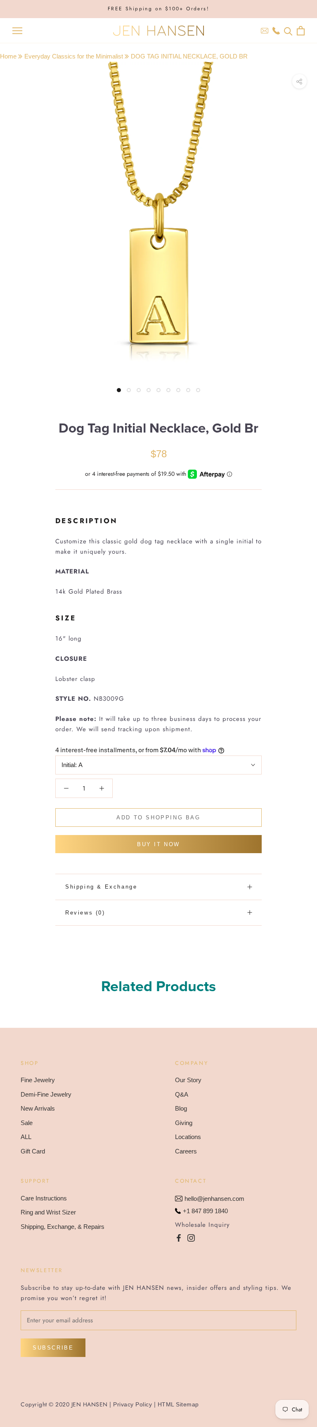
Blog (181, 1108)
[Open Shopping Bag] (301, 30)
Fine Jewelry (38, 1079)
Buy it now (158, 844)
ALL (26, 1136)
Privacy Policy (132, 1404)
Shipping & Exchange (101, 887)
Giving (183, 1122)
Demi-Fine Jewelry (46, 1094)
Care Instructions (44, 1198)
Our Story (188, 1079)
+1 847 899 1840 (205, 1210)
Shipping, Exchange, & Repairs (62, 1226)
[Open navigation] (17, 31)
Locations (188, 1136)
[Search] (288, 30)
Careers (186, 1151)
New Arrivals (38, 1108)
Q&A (181, 1094)
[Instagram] (191, 1238)
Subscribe (53, 1348)
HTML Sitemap (178, 1404)
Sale (27, 1122)
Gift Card (33, 1151)
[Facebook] (178, 1238)
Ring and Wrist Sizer (48, 1212)
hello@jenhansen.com (214, 1198)
